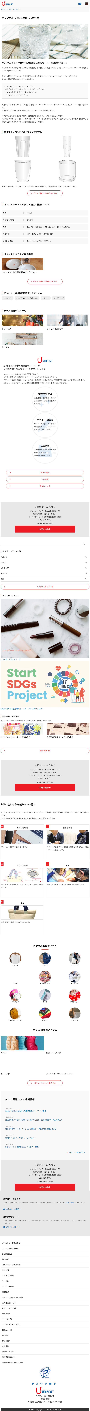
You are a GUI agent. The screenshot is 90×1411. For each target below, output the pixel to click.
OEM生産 (5, 1292)
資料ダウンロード (12, 1227)
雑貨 (2, 579)
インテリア (5, 568)
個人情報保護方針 (8, 1357)
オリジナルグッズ (12, 9)
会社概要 (5, 1335)
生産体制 (45, 479)
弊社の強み (45, 472)
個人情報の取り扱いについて (12, 1362)
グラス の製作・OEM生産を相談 (45, 193)
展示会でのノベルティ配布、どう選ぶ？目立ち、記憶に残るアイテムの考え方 (33, 1120)
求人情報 (5, 1346)
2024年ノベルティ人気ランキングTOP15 (20, 1138)
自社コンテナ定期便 (9, 1308)
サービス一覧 (7, 1319)
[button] (83, 543)
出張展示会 (6, 1313)
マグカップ (59, 298)
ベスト (3, 1053)
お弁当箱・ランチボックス (28, 298)
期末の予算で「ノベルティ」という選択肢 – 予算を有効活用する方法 (30, 1129)
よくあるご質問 (8, 1275)
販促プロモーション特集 (11, 1264)
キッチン (5, 347)
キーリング (5, 1073)
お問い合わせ (45, 529)
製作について (45, 486)
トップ (3, 9)
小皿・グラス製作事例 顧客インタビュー (19, 272)
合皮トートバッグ (53, 1053)
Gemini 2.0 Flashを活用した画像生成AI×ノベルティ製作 (25, 1111)
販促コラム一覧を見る (77, 1152)
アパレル (4, 557)
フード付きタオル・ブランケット (60, 1073)
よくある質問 (69, 1203)
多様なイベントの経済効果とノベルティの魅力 (22, 1147)
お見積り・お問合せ (13, 1209)
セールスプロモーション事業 (12, 1297)
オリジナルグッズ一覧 (45, 586)
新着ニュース (7, 1330)
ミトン (46, 298)
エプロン (8, 298)
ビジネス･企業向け (55, 328)
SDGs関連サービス (9, 1303)
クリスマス (6, 328)
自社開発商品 (7, 1254)
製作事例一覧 (45, 750)
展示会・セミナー (8, 1351)
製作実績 (5, 1259)
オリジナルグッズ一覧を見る (45, 1083)
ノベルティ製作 (8, 1286)
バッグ (3, 562)
